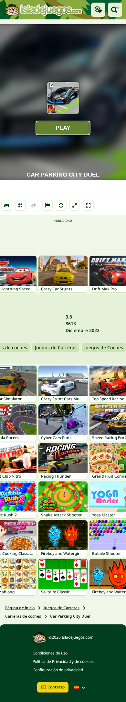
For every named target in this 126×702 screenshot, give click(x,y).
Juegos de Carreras (56, 347)
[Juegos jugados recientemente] (98, 10)
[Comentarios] (47, 205)
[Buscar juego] (115, 10)
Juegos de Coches (103, 347)
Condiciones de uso (50, 653)
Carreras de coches (23, 616)
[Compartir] (33, 205)
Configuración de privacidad (58, 670)
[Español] (80, 687)
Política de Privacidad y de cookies (63, 661)
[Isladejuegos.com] (43, 10)
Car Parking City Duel (70, 616)
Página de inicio (20, 607)
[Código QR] (20, 205)
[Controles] (6, 205)
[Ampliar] (74, 205)
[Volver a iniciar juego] (61, 205)
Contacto (56, 687)
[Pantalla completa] (88, 205)
